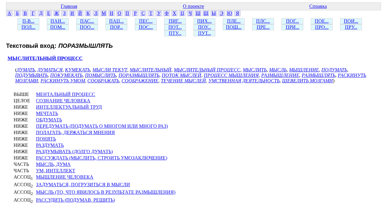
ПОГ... (292, 21)
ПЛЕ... (234, 21)
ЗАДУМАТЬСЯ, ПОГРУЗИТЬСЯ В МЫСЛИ (83, 184)
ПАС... (87, 21)
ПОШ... (234, 27)
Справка (318, 6)
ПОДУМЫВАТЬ (31, 75)
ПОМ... (57, 27)
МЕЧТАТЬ (47, 113)
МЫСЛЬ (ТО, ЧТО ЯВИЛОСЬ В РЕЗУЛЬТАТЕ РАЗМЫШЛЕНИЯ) (105, 192)
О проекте (193, 6)
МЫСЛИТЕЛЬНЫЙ (150, 69)
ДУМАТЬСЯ (50, 69)
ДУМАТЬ (26, 69)
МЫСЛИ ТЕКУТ (110, 69)
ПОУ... (204, 27)
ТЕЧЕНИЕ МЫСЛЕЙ (183, 80)
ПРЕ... (263, 27)
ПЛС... (263, 21)
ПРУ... (351, 27)
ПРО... (322, 27)
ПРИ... (292, 27)
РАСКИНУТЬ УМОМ (63, 80)
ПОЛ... (28, 27)
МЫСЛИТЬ (255, 69)
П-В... (28, 21)
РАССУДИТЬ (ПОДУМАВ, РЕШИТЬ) (75, 200)
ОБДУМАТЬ (49, 119)
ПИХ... (204, 21)
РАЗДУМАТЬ (50, 145)
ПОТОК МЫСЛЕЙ (181, 75)
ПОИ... (351, 21)
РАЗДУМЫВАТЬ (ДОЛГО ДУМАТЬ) (74, 151)
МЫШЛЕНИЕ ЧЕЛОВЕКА (64, 177)
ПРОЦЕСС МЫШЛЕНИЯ (231, 75)
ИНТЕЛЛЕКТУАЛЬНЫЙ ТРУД (69, 107)
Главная (69, 6)
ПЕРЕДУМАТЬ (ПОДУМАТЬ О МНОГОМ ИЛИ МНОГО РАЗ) (102, 126)
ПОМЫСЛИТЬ (100, 75)
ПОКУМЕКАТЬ (66, 75)
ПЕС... (146, 21)
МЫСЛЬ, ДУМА (53, 164)
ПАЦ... (116, 21)
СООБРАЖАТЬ (103, 80)
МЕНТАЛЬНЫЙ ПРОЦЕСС (65, 94)
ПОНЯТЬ (46, 138)
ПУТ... (204, 33)
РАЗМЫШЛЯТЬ (318, 75)
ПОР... (116, 27)
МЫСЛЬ (278, 69)
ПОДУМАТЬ (334, 69)
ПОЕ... (322, 21)
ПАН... (57, 21)
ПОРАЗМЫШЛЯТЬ (139, 75)
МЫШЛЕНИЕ (304, 69)
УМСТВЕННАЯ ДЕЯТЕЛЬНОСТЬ (244, 80)
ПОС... (146, 27)
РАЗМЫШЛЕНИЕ (280, 75)
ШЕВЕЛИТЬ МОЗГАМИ (307, 80)
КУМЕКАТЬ (77, 69)
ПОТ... (175, 27)
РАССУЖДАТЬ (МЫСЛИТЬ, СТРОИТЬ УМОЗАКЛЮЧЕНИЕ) (101, 157)
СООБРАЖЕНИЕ (140, 80)
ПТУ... (175, 33)
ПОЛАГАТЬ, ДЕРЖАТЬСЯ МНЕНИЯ (75, 132)
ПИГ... (175, 21)
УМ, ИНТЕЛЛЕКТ (55, 170)
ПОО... (87, 27)
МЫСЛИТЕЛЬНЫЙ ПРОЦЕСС (45, 58)
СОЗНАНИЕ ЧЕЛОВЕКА (63, 100)
